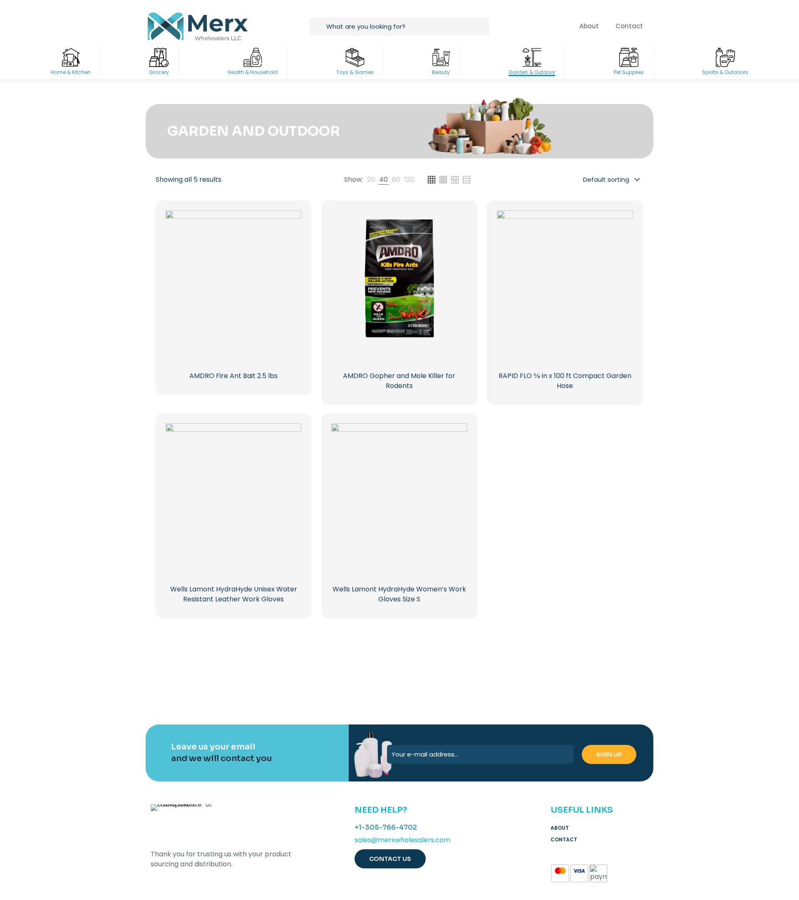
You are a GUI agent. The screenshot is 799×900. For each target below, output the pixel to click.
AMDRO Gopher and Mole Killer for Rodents (399, 381)
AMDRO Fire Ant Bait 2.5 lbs (233, 376)
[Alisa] (192, 683)
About (560, 827)
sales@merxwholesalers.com (402, 840)
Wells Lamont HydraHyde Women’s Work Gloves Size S (399, 594)
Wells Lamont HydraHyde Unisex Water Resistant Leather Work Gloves (233, 594)
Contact (564, 839)
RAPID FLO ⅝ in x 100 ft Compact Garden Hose (565, 381)
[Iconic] (275, 683)
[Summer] (358, 683)
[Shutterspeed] (607, 683)
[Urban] (441, 683)
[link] (371, 180)
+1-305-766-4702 (386, 827)
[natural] (524, 683)
